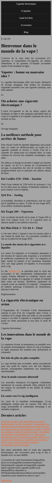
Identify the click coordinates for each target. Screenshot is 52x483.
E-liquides (26, 11)
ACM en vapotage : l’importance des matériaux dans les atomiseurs (25, 425)
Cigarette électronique (26, 4)
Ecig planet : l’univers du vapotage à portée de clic (25, 430)
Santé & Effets (26, 18)
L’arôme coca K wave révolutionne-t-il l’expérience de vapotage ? (25, 438)
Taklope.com (15, 271)
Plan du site (6, 480)
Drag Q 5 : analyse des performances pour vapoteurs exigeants (23, 435)
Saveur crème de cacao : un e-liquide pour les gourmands (25, 428)
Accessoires (26, 25)
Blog (26, 32)
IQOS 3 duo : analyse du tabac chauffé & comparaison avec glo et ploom (20, 443)
